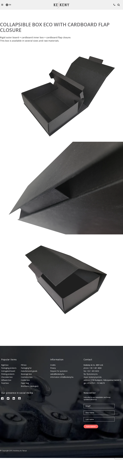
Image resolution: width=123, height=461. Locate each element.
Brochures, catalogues (29, 386)
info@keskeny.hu (66, 377)
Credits (53, 365)
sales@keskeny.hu (57, 374)
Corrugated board (8, 371)
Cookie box (25, 380)
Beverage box (26, 374)
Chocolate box (6, 377)
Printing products (7, 374)
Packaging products (8, 368)
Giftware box (6, 380)
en (10, 5)
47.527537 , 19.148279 (96, 383)
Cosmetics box (26, 377)
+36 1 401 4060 (95, 368)
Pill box (23, 365)
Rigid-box (4, 365)
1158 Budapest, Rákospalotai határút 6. (106, 380)
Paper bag (25, 383)
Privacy (53, 368)
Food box (5, 383)
